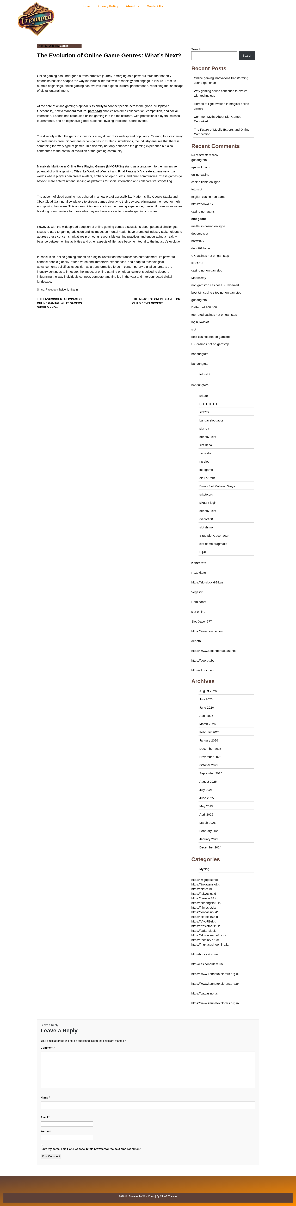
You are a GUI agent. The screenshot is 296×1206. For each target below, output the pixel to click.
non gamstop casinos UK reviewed (215, 285)
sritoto (203, 395)
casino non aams (203, 211)
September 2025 (210, 773)
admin (64, 45)
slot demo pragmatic (213, 544)
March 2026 (207, 724)
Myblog (204, 869)
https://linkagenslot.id (205, 884)
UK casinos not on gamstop (210, 255)
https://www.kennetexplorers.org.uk (215, 974)
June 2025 (206, 798)
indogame (206, 470)
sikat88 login (208, 502)
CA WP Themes (168, 1196)
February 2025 (209, 831)
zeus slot (205, 453)
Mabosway (198, 278)
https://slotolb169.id (204, 917)
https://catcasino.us (204, 993)
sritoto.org (206, 494)
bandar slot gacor (211, 420)
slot (193, 329)
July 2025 (206, 790)
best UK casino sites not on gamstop (216, 292)
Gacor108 (206, 519)
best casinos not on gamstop (211, 337)
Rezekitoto (198, 572)
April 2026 (206, 715)
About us (132, 6)
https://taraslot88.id (204, 898)
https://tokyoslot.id (203, 893)
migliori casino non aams (208, 196)
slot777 (204, 412)
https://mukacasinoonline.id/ (210, 944)
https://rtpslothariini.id (205, 926)
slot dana (205, 445)
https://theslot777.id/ (205, 940)
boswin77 (197, 241)
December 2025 (210, 748)
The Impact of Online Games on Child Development (156, 301)
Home (86, 6)
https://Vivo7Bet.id (203, 921)
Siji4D (203, 552)
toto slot (196, 189)
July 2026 (206, 699)
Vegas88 (197, 592)
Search (196, 49)
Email (45, 1117)
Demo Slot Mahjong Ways (217, 486)
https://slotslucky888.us (207, 582)
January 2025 (208, 839)
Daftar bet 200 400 (204, 307)
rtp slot (204, 461)
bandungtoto (199, 354)
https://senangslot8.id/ (206, 903)
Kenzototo (198, 563)
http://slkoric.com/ (203, 670)
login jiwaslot (200, 322)
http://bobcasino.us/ (204, 954)
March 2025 (207, 822)
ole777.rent (207, 478)
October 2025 (208, 765)
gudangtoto (199, 160)
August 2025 (208, 781)
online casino (200, 174)
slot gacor (198, 219)
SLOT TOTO (208, 404)
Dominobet (198, 602)
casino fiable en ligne (205, 182)
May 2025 (206, 806)
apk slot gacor (201, 167)
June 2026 (206, 707)
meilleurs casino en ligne (208, 226)
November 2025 (210, 757)
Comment (48, 1047)
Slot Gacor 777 (201, 621)
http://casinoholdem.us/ (207, 964)
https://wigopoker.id (204, 880)
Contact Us (155, 6)
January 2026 (208, 740)
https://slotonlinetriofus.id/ (208, 935)
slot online (198, 611)
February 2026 (209, 732)
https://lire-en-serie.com (207, 631)
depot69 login (200, 248)
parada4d (95, 111)
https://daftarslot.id (204, 930)
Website (46, 1131)
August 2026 (208, 691)
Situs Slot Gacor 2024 (214, 535)
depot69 (196, 641)
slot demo (206, 527)
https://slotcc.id (201, 889)
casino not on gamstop (206, 270)
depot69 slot (199, 233)
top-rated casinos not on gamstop (214, 314)
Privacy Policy (107, 6)
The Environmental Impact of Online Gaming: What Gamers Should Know (60, 303)
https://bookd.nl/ (202, 204)
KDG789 (197, 263)
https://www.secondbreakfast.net (213, 651)
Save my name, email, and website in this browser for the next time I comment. (91, 1149)
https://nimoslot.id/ (203, 907)
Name (45, 1097)
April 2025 (206, 814)
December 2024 (210, 847)
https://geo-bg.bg (202, 660)
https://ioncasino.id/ (204, 912)
